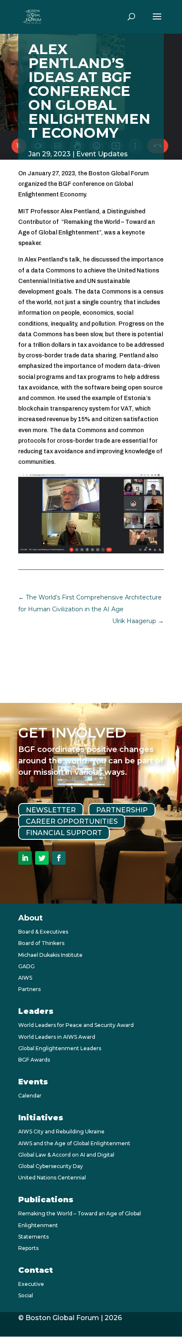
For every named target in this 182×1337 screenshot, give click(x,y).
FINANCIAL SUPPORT (64, 833)
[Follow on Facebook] (59, 858)
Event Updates (102, 154)
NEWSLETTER (51, 810)
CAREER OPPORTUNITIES (72, 821)
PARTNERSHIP (122, 810)
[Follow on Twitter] (42, 858)
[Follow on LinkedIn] (25, 858)
